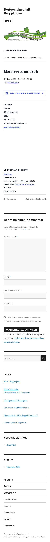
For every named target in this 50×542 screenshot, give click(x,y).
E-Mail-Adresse (13, 290)
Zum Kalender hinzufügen (25, 93)
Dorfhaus (8, 173)
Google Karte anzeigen (24, 184)
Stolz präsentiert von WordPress (33, 537)
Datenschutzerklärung (12, 537)
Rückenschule (10, 199)
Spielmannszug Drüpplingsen (16, 407)
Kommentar (11, 236)
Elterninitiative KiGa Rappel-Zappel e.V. (21, 415)
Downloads (9, 512)
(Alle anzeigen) (13, 82)
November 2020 (13, 466)
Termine (7, 486)
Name (7, 277)
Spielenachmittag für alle (35, 199)
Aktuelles (8, 479)
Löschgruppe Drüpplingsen (15, 400)
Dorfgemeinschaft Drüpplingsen (17, 11)
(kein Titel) (11, 444)
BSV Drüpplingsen (12, 381)
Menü (8, 21)
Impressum (9, 525)
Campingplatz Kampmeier (15, 422)
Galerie (7, 505)
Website (8, 303)
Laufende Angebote (12, 126)
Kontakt (7, 519)
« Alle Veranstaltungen (15, 50)
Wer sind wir (10, 492)
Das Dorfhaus (10, 499)
